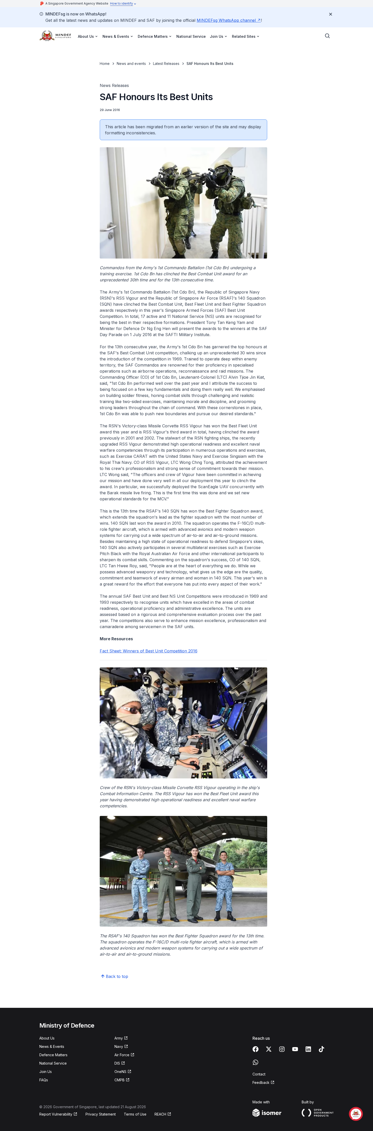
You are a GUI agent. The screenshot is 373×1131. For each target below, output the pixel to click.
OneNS (120, 1071)
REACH (160, 1114)
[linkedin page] (308, 1049)
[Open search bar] (327, 36)
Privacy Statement (101, 1114)
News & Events (51, 1046)
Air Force (121, 1055)
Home (105, 63)
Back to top (117, 976)
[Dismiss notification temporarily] (331, 14)
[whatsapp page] (255, 1062)
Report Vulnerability (55, 1114)
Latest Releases (166, 63)
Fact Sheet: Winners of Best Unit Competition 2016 (148, 650)
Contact (258, 1074)
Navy (118, 1046)
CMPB (119, 1080)
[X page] (269, 1049)
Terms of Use (135, 1114)
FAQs (43, 1080)
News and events (131, 63)
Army (118, 1038)
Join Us (45, 1071)
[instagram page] (282, 1049)
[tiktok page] (321, 1049)
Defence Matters (53, 1055)
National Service (191, 36)
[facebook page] (255, 1049)
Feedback (260, 1082)
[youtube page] (295, 1049)
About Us (47, 1038)
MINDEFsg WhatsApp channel (226, 20)
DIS (117, 1063)
